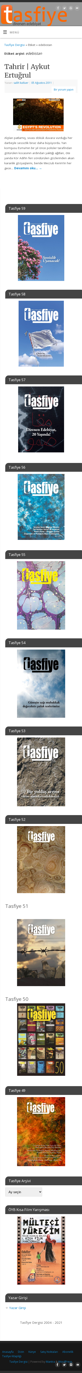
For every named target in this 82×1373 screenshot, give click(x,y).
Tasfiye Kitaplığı (11, 1356)
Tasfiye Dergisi (14, 45)
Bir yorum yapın (63, 89)
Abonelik (67, 1352)
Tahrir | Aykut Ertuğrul (27, 70)
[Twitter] (64, 8)
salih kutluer (21, 83)
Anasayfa (8, 1352)
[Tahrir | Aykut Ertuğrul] (41, 116)
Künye (32, 1352)
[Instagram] (70, 8)
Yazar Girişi (17, 1308)
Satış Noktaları (49, 1352)
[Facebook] (57, 8)
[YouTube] (76, 8)
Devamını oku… (28, 168)
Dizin (21, 1352)
